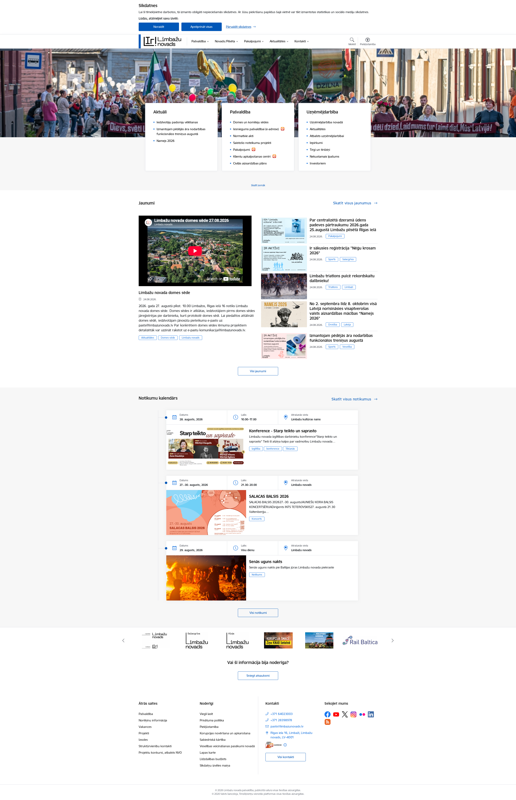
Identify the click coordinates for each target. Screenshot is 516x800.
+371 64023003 (281, 714)
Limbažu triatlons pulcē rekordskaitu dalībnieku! (342, 278)
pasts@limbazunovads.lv (286, 726)
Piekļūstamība (209, 727)
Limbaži (349, 287)
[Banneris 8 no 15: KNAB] (237, 640)
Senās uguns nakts (265, 561)
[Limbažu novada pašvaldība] (164, 41)
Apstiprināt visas (201, 27)
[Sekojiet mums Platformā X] (345, 714)
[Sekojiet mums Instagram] (354, 714)
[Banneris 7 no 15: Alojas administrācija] (197, 640)
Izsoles (143, 740)
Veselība (347, 346)
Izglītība (256, 448)
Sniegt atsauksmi (258, 675)
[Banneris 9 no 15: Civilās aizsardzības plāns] (278, 640)
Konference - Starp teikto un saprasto (282, 430)
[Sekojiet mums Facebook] (328, 714)
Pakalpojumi (335, 236)
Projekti (144, 733)
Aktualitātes (147, 337)
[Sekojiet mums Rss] (328, 722)
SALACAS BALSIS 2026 (269, 496)
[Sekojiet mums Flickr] (362, 714)
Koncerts (257, 518)
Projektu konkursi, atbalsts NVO (160, 752)
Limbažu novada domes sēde (164, 292)
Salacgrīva (348, 259)
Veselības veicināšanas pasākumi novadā (227, 746)
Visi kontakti (286, 757)
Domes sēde (168, 337)
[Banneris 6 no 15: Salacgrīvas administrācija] (156, 640)
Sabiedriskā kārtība (213, 740)
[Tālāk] (393, 640)
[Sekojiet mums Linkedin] (371, 714)
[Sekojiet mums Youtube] (336, 714)
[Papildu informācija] (285, 744)
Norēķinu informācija (153, 720)
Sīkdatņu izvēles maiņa (215, 765)
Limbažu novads (191, 337)
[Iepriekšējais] (123, 640)
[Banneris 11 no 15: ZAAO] (360, 640)
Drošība (332, 324)
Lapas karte (208, 752)
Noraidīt (158, 27)
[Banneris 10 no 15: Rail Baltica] (319, 640)
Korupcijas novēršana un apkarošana (225, 733)
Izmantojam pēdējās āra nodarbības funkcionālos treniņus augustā (341, 338)
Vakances (145, 727)
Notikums (257, 574)
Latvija (347, 324)
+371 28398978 (281, 720)
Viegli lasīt (206, 714)
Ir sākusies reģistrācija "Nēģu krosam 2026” (343, 250)
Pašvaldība (146, 714)
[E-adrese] (273, 745)
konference (272, 448)
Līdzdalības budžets (213, 759)
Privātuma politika (212, 720)
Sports (332, 259)
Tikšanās (290, 448)
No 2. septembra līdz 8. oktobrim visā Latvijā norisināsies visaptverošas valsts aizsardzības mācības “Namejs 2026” (343, 311)
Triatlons (333, 287)
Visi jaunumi (258, 371)
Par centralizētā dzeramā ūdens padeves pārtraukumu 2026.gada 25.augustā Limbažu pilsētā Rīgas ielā (343, 225)
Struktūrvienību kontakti (155, 746)
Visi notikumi (258, 613)
